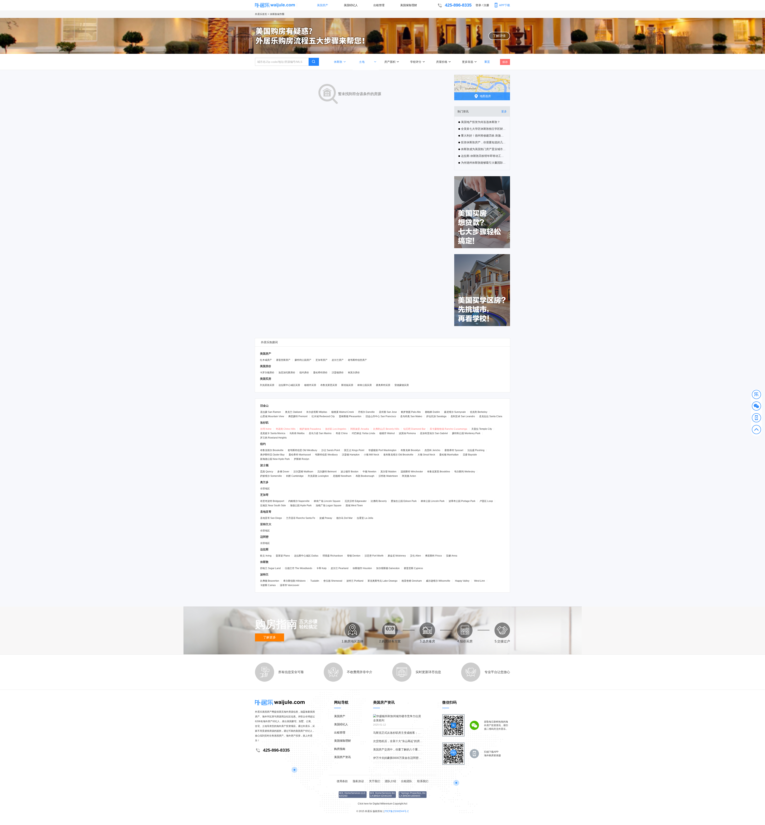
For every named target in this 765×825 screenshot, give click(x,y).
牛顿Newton (369, 471)
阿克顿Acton (409, 476)
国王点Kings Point (354, 450)
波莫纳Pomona (407, 433)
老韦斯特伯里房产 (357, 360)
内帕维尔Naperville (299, 501)
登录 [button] (478, 5)
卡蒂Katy (321, 568)
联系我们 (422, 781)
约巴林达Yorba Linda (363, 433)
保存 (505, 62)
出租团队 (406, 781)
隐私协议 (358, 781)
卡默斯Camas (268, 585)
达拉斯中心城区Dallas (306, 556)
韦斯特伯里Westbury (326, 454)
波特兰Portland (354, 581)
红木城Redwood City (323, 416)
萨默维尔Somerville (271, 476)
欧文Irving (266, 556)
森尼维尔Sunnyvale (455, 412)
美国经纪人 (351, 5)
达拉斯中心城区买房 (289, 385)
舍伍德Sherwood (332, 581)
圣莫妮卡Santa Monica (272, 433)
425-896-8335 (458, 5)
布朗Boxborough (365, 476)
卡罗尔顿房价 (267, 372)
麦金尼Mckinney (397, 556)
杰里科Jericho (432, 450)
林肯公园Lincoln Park (432, 501)
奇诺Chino (342, 433)
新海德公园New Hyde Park (275, 459)
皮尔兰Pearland (339, 568)
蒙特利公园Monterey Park (466, 433)
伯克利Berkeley (478, 412)
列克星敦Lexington (318, 476)
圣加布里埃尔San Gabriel (434, 433)
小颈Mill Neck (371, 454)
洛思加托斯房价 (287, 372)
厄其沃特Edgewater (356, 501)
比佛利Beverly (379, 501)
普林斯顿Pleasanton (350, 416)
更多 (504, 111)
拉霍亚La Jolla (365, 518)
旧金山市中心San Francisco (381, 416)
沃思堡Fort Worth (374, 556)
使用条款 (342, 781)
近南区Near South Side (273, 505)
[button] (756, 395)
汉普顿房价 (338, 372)
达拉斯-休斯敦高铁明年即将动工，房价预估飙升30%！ (483, 155)
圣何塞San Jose (388, 412)
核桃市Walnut (387, 433)
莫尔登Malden (388, 471)
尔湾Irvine (266, 429)
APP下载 (504, 5)
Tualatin (314, 581)
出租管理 (378, 5)
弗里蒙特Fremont (297, 416)
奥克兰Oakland (293, 412)
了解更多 (269, 637)
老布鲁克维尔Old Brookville (398, 454)
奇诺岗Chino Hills (285, 429)
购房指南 (339, 748)
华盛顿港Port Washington (382, 450)
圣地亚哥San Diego (271, 518)
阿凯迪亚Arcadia (359, 429)
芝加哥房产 (322, 360)
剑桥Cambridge (295, 476)
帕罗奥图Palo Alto (411, 412)
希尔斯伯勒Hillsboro (294, 581)
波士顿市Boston (349, 471)
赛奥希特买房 (383, 385)
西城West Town (354, 505)
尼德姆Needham (342, 476)
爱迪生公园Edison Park (404, 501)
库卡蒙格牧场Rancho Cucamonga (448, 429)
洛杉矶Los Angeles (335, 429)
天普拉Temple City (481, 429)
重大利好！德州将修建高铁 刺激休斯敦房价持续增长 (483, 135)
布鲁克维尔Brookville (271, 450)
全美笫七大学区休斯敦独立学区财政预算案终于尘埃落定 (483, 128)
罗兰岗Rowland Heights (273, 438)
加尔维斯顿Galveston (388, 568)
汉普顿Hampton (351, 454)
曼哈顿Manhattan (449, 454)
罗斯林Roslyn (301, 459)
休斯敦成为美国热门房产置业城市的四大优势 (483, 149)
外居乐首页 (261, 14)
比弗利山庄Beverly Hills (386, 429)
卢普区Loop (486, 501)
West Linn (479, 581)
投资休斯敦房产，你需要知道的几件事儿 (483, 142)
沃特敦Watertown (388, 476)
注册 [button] (486, 5)
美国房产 (322, 5)
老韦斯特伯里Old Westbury (302, 450)
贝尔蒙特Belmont (326, 471)
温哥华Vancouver (289, 585)
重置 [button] (487, 61)
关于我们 (374, 781)
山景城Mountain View (272, 416)
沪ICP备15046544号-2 (396, 811)
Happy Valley (462, 581)
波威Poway (325, 518)
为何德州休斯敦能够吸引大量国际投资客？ (483, 162)
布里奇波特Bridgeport (272, 501)
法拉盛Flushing (475, 450)
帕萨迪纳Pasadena (310, 429)
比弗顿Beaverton (269, 581)
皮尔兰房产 (338, 360)
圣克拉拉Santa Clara (490, 416)
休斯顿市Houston (362, 568)
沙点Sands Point (330, 450)
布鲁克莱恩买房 (328, 385)
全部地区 (265, 488)
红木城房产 (266, 360)
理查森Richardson (333, 556)
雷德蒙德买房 (401, 385)
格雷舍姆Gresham (412, 581)
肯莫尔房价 (354, 372)
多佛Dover (283, 471)
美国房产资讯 (342, 757)
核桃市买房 (310, 385)
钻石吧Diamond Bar (414, 429)
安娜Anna (451, 556)
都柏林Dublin (432, 412)
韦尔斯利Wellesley (464, 471)
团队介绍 (390, 781)
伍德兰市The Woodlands (298, 568)
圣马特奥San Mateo (411, 416)
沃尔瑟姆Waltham (303, 471)
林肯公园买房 (364, 385)
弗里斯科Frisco (433, 556)
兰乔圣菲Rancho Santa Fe (300, 518)
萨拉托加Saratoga (436, 416)
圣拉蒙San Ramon (270, 412)
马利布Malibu (297, 433)
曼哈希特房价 (320, 372)
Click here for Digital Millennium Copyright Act (382, 803)
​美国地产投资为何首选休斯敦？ (480, 122)
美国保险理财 (408, 5)
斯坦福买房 (347, 385)
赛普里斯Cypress (413, 568)
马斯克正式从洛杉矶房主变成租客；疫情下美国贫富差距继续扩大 (413, 732)
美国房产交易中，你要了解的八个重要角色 (399, 749)
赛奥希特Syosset (453, 450)
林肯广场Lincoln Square (327, 501)
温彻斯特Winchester (412, 471)
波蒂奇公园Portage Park (462, 501)
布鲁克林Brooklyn (410, 450)
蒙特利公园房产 (303, 360)
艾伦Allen (415, 556)
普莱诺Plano (283, 556)
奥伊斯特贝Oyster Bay (272, 454)
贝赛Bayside (470, 454)
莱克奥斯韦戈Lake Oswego (382, 581)
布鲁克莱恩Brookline (438, 471)
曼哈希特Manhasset (300, 454)
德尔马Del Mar (344, 518)
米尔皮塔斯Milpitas (316, 412)
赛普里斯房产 (283, 360)
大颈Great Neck (426, 454)
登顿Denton (353, 556)
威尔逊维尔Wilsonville (438, 581)
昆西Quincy (266, 471)
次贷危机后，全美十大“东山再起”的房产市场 (400, 741)
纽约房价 (304, 372)
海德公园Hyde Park (301, 505)
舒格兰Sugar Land (270, 568)
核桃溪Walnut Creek (342, 412)
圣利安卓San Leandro (463, 416)
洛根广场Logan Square (328, 505)
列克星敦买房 (267, 385)
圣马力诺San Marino (320, 433)
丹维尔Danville (366, 412)
